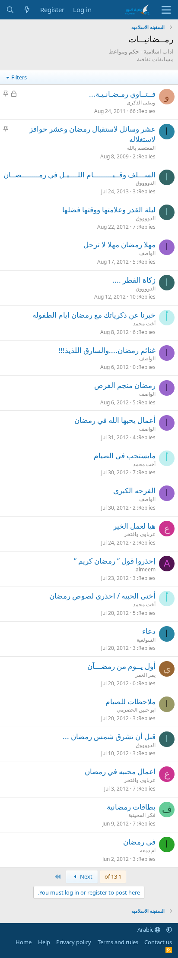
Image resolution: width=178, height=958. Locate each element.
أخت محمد (144, 323)
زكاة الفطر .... (134, 280)
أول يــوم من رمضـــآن (121, 666)
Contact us (158, 942)
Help (44, 942)
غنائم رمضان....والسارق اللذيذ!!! (107, 350)
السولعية (146, 639)
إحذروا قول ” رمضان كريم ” (115, 561)
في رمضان (139, 842)
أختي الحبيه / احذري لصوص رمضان (102, 596)
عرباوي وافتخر (140, 534)
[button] (169, 929)
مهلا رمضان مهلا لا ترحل (119, 244)
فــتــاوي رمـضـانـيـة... (122, 94)
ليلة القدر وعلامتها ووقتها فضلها (109, 209)
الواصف (147, 253)
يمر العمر (145, 674)
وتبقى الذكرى (141, 102)
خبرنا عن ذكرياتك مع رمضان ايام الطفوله (94, 315)
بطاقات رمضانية (131, 807)
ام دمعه (148, 850)
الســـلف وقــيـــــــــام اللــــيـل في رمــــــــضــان (79, 175)
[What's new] (27, 10)
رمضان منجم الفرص (125, 385)
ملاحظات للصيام (130, 701)
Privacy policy (73, 942)
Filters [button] (19, 77)
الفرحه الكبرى (134, 490)
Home (24, 942)
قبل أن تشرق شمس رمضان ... (109, 736)
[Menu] (166, 10)
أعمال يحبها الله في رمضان (115, 420)
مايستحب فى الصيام (125, 455)
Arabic (146, 929)
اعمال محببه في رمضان (120, 771)
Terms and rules (118, 942)
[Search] (10, 10)
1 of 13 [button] (113, 876)
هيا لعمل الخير (134, 526)
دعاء (149, 631)
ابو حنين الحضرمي (136, 709)
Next (85, 876)
